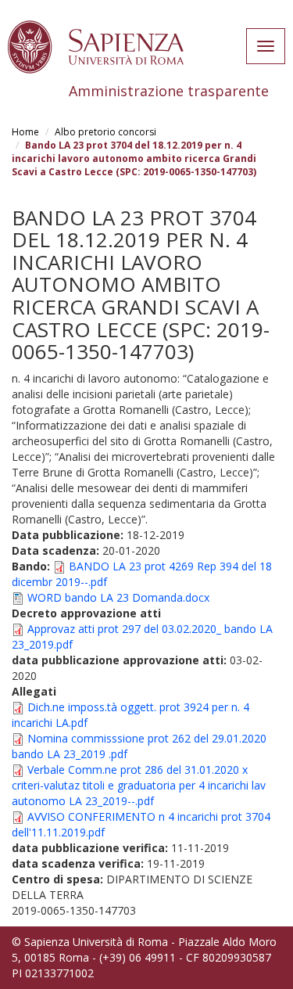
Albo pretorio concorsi (105, 131)
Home (25, 131)
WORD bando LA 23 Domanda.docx (118, 597)
